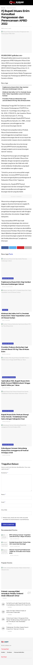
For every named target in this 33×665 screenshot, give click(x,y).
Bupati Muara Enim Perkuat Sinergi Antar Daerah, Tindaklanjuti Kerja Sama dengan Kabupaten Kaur (15, 417)
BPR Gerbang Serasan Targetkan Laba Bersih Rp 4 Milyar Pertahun (20, 535)
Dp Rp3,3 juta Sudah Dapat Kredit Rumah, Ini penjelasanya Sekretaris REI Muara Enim (18, 604)
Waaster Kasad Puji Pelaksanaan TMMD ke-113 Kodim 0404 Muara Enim (19, 551)
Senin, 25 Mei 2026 (6, 387)
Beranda (3, 7)
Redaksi (3, 652)
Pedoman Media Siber (19, 652)
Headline (5, 309)
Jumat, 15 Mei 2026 (6, 455)
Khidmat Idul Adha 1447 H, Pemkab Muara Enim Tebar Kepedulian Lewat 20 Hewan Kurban (16, 93)
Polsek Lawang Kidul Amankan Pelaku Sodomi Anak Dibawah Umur (12, 593)
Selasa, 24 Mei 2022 (14, 555)
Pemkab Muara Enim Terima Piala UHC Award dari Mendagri (19, 543)
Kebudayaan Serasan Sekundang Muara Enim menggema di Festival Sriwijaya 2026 (14, 450)
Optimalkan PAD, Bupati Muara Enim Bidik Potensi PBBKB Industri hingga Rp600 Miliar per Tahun (15, 383)
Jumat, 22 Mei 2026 (6, 421)
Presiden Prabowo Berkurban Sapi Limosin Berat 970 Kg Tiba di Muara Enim (15, 349)
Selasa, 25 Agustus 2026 (7, 286)
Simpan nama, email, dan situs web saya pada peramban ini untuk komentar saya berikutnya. (16, 518)
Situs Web (4, 510)
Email (3, 502)
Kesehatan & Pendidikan (9, 377)
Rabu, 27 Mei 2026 (6, 320)
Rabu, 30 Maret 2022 (14, 538)
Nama (3, 494)
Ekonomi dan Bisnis (8, 278)
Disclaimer (9, 652)
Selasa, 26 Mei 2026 (6, 354)
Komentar (4, 473)
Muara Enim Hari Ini (11, 7)
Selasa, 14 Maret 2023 (15, 546)
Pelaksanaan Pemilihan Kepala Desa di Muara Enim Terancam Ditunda (17, 628)
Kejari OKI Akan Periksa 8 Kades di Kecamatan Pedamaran (16, 611)
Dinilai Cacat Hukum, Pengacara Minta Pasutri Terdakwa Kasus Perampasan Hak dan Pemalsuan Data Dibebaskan (18, 619)
